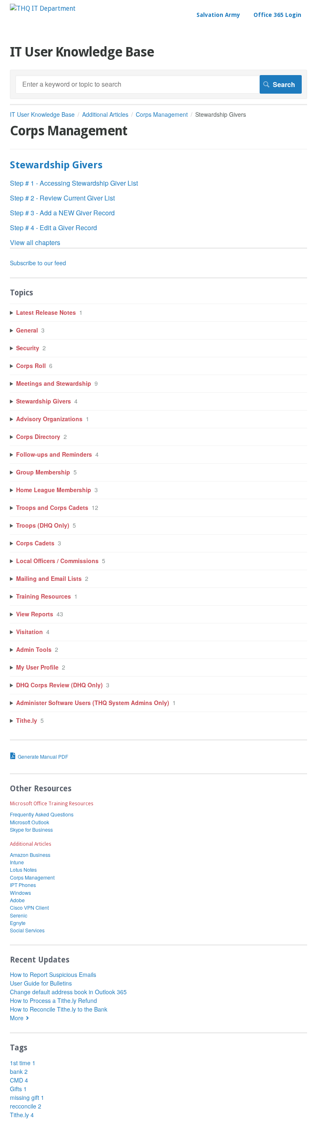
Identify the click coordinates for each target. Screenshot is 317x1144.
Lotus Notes (23, 869)
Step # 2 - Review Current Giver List (62, 198)
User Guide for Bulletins (41, 983)
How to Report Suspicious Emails (53, 974)
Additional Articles (105, 114)
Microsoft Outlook (29, 822)
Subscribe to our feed (38, 263)
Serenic (18, 915)
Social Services (27, 930)
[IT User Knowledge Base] (43, 8)
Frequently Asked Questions (41, 814)
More (17, 1018)
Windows (20, 892)
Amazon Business (30, 854)
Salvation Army (218, 15)
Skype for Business (31, 829)
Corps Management (162, 114)
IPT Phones (23, 884)
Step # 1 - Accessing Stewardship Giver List (74, 183)
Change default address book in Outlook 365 (68, 992)
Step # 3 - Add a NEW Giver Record (62, 212)
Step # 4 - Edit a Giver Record (53, 227)
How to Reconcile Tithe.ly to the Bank (58, 1009)
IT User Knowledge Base (42, 114)
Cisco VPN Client (29, 907)
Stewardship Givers (56, 165)
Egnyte (18, 922)
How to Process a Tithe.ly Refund (53, 1000)
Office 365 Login (277, 15)
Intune (17, 862)
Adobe (17, 899)
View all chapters (35, 242)
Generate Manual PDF (43, 756)
